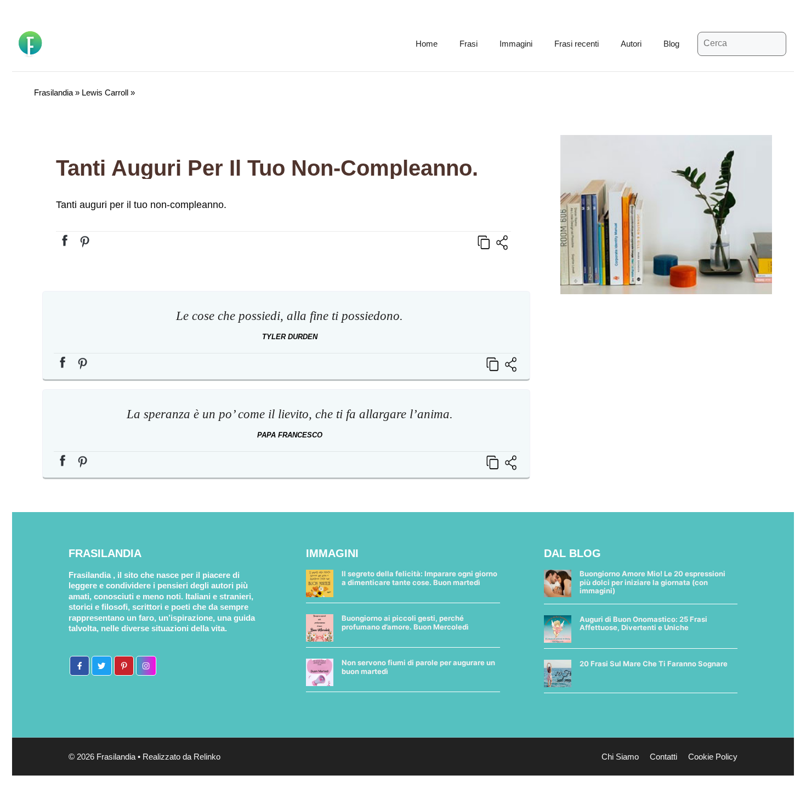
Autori (631, 43)
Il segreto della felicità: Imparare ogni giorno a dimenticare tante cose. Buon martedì (419, 578)
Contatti (663, 756)
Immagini (516, 43)
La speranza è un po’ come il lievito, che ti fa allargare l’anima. (290, 414)
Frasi (468, 43)
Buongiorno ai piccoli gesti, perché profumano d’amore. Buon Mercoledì (405, 622)
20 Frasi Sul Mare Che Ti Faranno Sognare (654, 663)
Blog (671, 43)
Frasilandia (53, 92)
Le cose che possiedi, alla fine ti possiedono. (289, 316)
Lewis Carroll (105, 92)
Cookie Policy (712, 756)
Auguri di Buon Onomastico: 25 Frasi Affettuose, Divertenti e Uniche (643, 623)
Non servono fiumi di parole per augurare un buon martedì (418, 667)
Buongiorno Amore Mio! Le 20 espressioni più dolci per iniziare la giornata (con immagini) (652, 582)
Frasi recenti (576, 43)
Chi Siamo (620, 756)
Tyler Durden (289, 337)
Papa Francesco (289, 435)
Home (427, 43)
